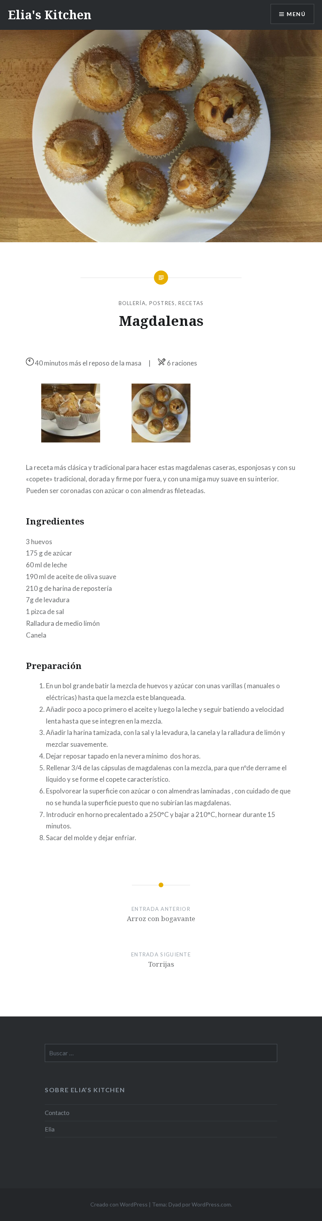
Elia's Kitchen (49, 15)
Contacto (57, 1112)
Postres (162, 303)
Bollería (132, 303)
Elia (50, 1129)
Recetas (190, 303)
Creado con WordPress (119, 1204)
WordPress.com (211, 1204)
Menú (296, 14)
